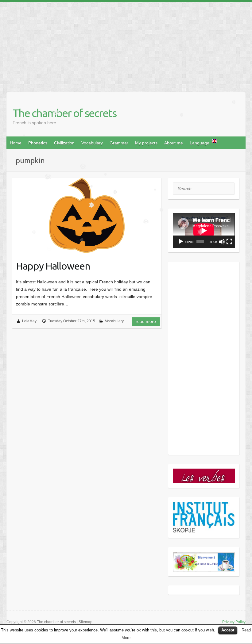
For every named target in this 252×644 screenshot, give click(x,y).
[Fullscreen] (229, 242)
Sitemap (85, 622)
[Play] (181, 242)
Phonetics (37, 142)
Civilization (64, 142)
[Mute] (222, 242)
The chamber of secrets (64, 113)
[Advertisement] (126, 45)
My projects (146, 142)
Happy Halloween (53, 265)
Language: (201, 142)
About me (173, 142)
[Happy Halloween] (86, 215)
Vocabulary (92, 142)
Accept (227, 630)
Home (15, 142)
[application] (204, 230)
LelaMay (29, 321)
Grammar (119, 142)
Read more (146, 321)
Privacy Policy (234, 622)
